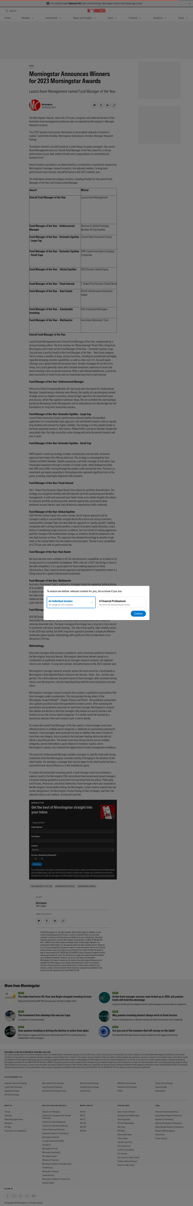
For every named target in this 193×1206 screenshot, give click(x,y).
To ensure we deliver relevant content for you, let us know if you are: (84, 591)
